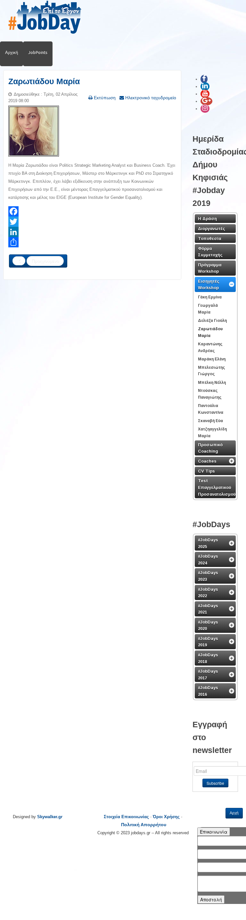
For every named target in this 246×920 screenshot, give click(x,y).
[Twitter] (92, 222)
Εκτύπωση (104, 97)
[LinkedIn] (92, 232)
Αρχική (11, 52)
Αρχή (234, 813)
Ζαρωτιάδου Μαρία (44, 81)
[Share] (92, 242)
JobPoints (37, 52)
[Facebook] (92, 211)
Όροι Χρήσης (166, 816)
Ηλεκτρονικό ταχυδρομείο (150, 97)
